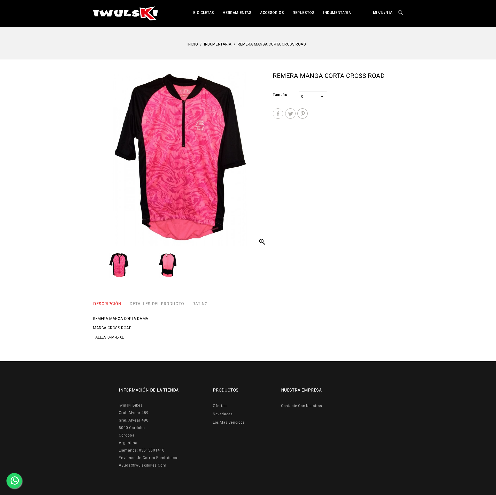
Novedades (223, 414)
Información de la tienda (149, 390)
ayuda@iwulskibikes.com (142, 465)
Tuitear (290, 113)
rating (200, 303)
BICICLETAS (203, 13)
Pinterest (302, 113)
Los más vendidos (229, 422)
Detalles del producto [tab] (157, 303)
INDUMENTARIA (337, 13)
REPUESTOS (303, 13)
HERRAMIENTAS (237, 13)
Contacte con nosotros (301, 406)
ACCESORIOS (272, 13)
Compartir (278, 113)
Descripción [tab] (107, 303)
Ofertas (220, 406)
